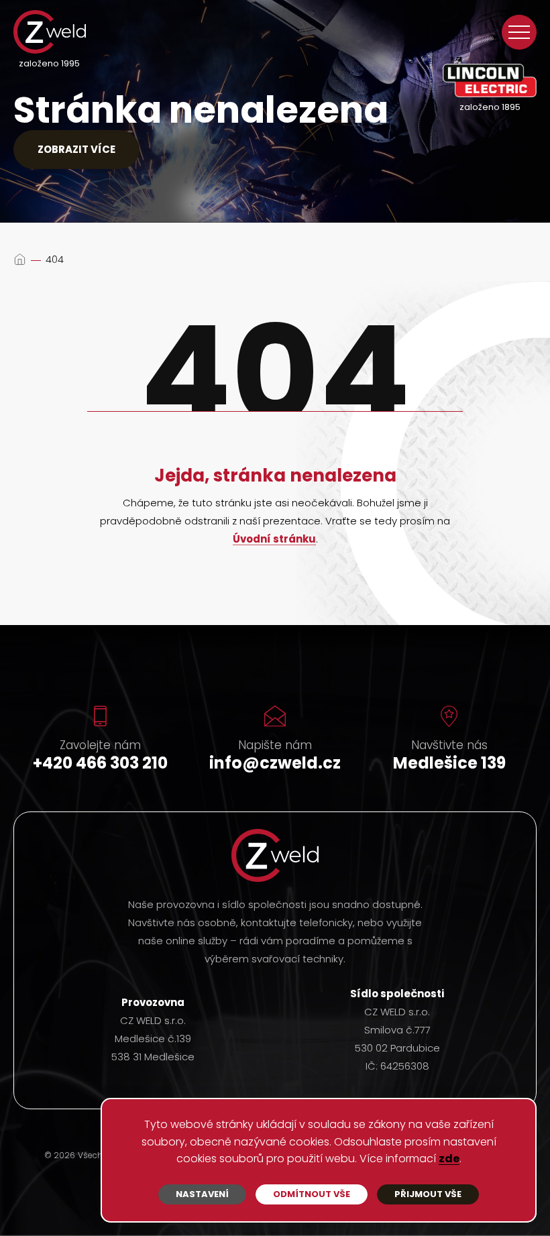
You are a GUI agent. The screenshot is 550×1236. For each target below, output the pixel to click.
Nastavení (202, 1194)
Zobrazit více (76, 149)
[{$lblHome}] (19, 260)
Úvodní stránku (274, 540)
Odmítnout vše (311, 1194)
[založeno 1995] (49, 32)
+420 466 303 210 (100, 763)
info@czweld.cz (275, 763)
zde (449, 1159)
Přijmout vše (427, 1194)
